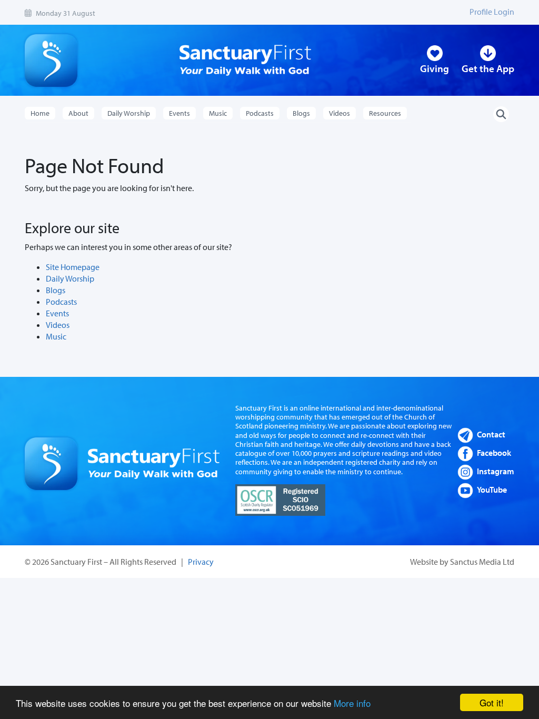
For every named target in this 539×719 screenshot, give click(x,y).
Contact (491, 434)
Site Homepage (72, 267)
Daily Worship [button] (128, 113)
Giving (434, 68)
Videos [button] (339, 113)
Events (57, 313)
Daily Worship (70, 278)
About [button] (78, 113)
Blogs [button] (301, 113)
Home (40, 113)
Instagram (495, 471)
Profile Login (492, 11)
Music (56, 336)
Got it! (492, 702)
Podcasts (61, 301)
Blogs (55, 290)
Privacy (201, 561)
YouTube (492, 489)
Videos (57, 324)
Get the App (488, 68)
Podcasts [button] (260, 113)
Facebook (494, 452)
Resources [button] (385, 113)
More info (352, 703)
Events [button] (179, 113)
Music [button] (218, 113)
